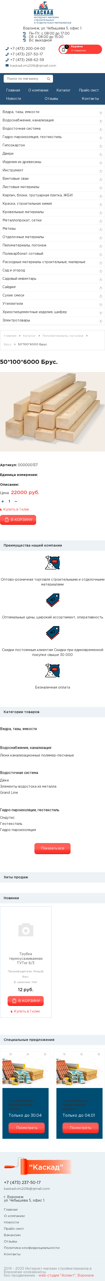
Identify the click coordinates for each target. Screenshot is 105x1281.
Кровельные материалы (23, 212)
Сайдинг (9, 287)
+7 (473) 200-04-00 (27, 48)
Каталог (63, 90)
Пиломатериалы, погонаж (24, 245)
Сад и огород (13, 270)
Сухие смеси (13, 295)
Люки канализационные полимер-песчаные (37, 755)
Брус (7, 344)
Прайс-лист (89, 90)
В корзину (21, 519)
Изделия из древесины (21, 162)
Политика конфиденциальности (32, 1247)
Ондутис (7, 817)
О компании (38, 90)
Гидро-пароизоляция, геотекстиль (32, 137)
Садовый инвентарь (19, 278)
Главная (13, 90)
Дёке (4, 780)
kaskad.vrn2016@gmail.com (33, 65)
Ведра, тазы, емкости (20, 112)
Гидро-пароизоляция (18, 830)
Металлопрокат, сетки (22, 220)
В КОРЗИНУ (29, 1000)
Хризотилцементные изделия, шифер (34, 312)
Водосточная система (21, 128)
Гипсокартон (13, 145)
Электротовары (16, 320)
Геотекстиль (11, 823)
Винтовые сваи (15, 178)
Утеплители (12, 303)
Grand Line (9, 792)
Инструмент (12, 170)
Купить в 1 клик (16, 509)
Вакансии (12, 1235)
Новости (13, 98)
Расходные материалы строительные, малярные (43, 262)
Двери (7, 153)
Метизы (9, 228)
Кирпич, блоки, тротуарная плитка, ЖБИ (37, 195)
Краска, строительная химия (27, 203)
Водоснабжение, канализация (28, 120)
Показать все (52, 848)
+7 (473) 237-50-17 (26, 54)
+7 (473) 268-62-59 (27, 60)
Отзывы (51, 98)
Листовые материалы (20, 187)
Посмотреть (26, 1128)
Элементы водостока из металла (28, 786)
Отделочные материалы (23, 237)
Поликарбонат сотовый (22, 253)
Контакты (90, 98)
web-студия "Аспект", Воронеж (66, 1275)
